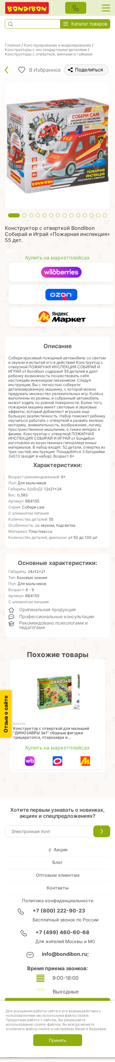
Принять (57, 1040)
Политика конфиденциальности (57, 900)
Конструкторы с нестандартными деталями (46, 50)
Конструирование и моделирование (57, 45)
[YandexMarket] (61, 316)
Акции (60, 849)
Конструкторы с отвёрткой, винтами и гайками (48, 54)
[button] (10, 24)
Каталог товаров (89, 23)
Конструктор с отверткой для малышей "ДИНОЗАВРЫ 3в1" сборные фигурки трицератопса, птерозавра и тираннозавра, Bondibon (51, 735)
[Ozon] (61, 294)
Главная (12, 45)
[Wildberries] (61, 272)
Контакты (58, 887)
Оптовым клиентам (58, 875)
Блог (57, 862)
